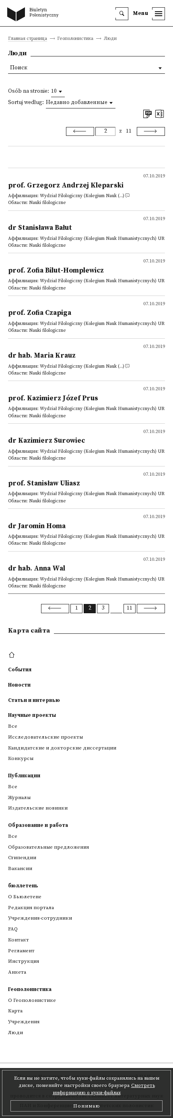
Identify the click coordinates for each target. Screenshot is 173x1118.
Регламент (21, 950)
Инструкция (23, 961)
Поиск (18, 68)
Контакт (18, 940)
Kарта (15, 1011)
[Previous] (80, 131)
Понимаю (86, 1106)
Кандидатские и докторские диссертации (62, 748)
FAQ (13, 929)
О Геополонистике (32, 1000)
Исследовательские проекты (45, 737)
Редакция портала (31, 907)
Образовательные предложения (48, 847)
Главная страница (27, 39)
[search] (121, 13)
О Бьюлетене (24, 896)
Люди (15, 1032)
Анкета (17, 972)
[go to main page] (34, 15)
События (19, 669)
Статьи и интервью (34, 700)
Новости (19, 685)
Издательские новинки (38, 808)
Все (12, 726)
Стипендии (22, 857)
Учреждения (23, 1021)
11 (129, 131)
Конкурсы (20, 758)
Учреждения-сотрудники (40, 918)
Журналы (19, 797)
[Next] (151, 131)
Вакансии (20, 868)
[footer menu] (12, 655)
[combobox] (58, 91)
